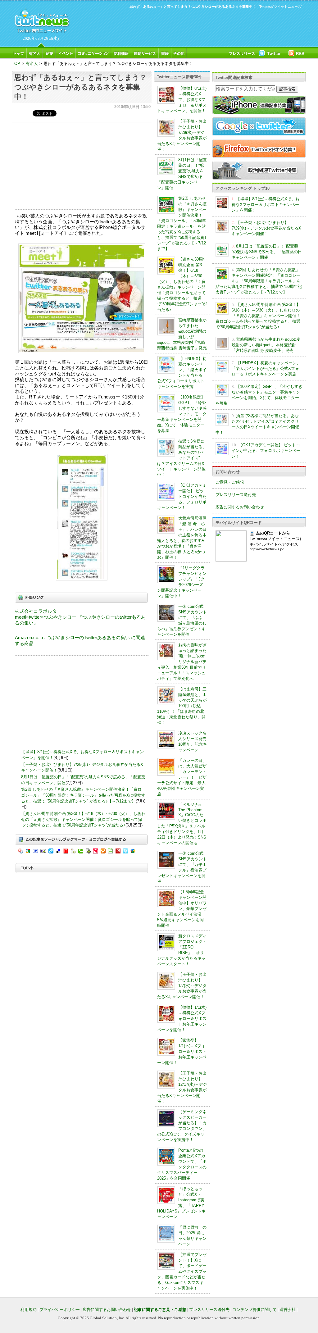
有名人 (32, 63)
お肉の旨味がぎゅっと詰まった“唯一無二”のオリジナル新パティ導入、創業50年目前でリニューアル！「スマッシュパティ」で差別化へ (182, 662)
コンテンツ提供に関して (254, 1309)
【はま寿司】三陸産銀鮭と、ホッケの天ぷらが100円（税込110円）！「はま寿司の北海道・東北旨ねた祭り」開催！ (182, 706)
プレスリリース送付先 (236, 494)
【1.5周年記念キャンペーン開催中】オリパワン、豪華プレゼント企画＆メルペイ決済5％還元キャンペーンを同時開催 (182, 908)
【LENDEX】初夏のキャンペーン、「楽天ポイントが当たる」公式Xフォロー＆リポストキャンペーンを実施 (266, 368)
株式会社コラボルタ (36, 611)
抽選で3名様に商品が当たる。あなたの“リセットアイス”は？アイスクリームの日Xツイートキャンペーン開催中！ (182, 458)
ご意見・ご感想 (230, 482)
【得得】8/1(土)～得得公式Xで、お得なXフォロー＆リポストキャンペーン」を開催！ (182, 99)
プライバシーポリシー (59, 1309)
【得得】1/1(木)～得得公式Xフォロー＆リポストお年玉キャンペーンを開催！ (182, 1018)
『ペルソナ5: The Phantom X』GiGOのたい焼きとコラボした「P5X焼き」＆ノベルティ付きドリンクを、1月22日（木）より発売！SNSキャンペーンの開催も (182, 823)
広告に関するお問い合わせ (240, 507)
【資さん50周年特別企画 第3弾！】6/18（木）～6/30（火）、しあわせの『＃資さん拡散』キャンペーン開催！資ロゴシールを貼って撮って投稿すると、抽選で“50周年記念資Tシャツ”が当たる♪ (83, 819)
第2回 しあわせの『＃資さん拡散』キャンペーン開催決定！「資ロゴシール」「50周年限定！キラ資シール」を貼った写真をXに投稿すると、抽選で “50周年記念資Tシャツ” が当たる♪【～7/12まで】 (83, 795)
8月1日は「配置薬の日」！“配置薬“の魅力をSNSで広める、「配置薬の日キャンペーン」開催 (267, 252)
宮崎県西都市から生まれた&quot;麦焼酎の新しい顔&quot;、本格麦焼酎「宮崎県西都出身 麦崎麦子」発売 (266, 345)
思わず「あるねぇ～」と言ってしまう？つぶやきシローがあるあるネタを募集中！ (80, 87)
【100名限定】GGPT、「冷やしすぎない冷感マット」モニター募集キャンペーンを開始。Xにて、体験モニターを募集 (182, 414)
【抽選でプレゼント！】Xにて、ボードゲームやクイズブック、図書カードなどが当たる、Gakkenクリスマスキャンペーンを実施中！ (182, 1271)
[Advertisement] (187, 27)
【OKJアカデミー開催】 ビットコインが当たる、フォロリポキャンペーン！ (182, 496)
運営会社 (287, 1309)
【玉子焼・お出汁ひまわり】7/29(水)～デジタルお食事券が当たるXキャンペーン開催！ (266, 228)
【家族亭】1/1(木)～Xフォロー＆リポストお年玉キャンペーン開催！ (182, 1051)
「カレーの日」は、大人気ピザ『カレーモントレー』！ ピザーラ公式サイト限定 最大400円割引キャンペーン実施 (182, 777)
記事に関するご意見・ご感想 (160, 1309)
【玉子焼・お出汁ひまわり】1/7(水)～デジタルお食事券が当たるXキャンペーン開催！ (182, 985)
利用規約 (28, 1309)
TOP (16, 63)
